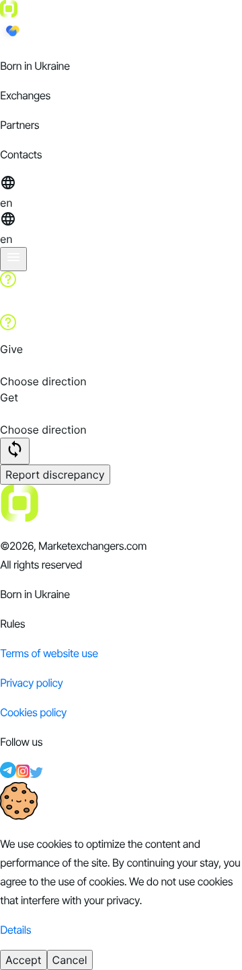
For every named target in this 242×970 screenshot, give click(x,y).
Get (9, 397)
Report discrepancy (55, 474)
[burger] (13, 259)
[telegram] (8, 774)
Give (11, 349)
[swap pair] (15, 451)
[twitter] (36, 774)
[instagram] (23, 774)
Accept (23, 960)
